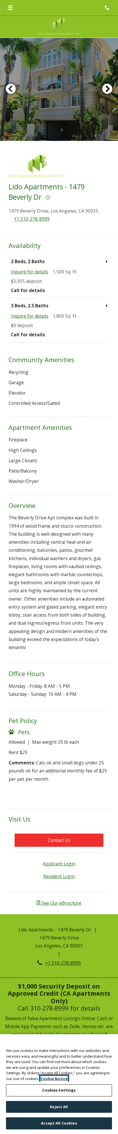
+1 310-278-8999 (32, 199)
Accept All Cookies (59, 1123)
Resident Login (59, 856)
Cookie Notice (54, 1078)
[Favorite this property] (48, 178)
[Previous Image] (10, 80)
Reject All (59, 1106)
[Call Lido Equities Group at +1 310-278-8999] (107, 7)
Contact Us (74, 820)
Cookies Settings (59, 1090)
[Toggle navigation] (10, 7)
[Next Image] (107, 80)
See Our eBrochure (60, 883)
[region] (59, 1084)
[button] (59, 81)
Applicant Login (59, 843)
